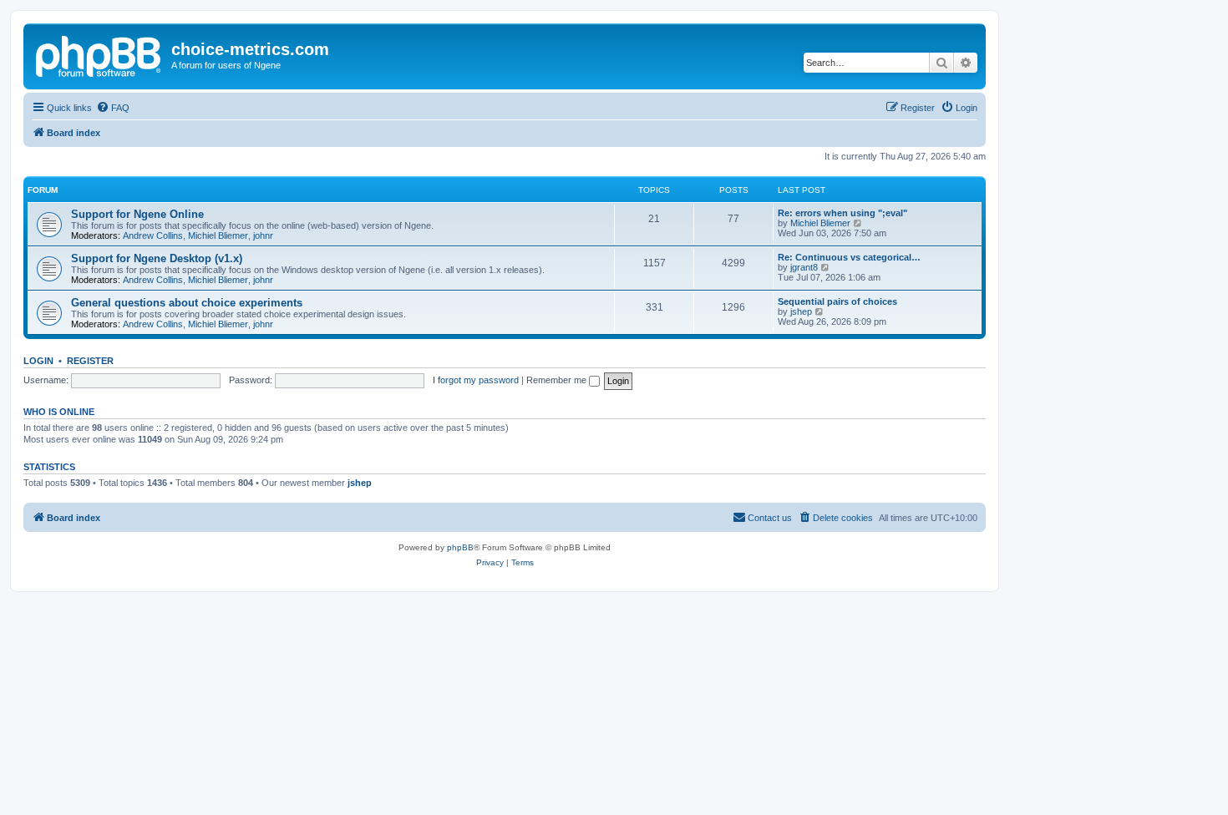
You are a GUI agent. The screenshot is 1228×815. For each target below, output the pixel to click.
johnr (263, 235)
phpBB (460, 547)
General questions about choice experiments (186, 302)
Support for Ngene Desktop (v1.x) (156, 258)
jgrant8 (804, 267)
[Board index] (99, 54)
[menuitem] (112, 108)
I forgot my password (476, 380)
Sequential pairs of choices (837, 301)
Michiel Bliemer (218, 235)
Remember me (557, 380)
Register (90, 361)
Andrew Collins (153, 235)
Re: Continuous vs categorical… (849, 257)
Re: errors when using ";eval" (842, 213)
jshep (801, 311)
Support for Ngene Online (137, 214)
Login (38, 361)
